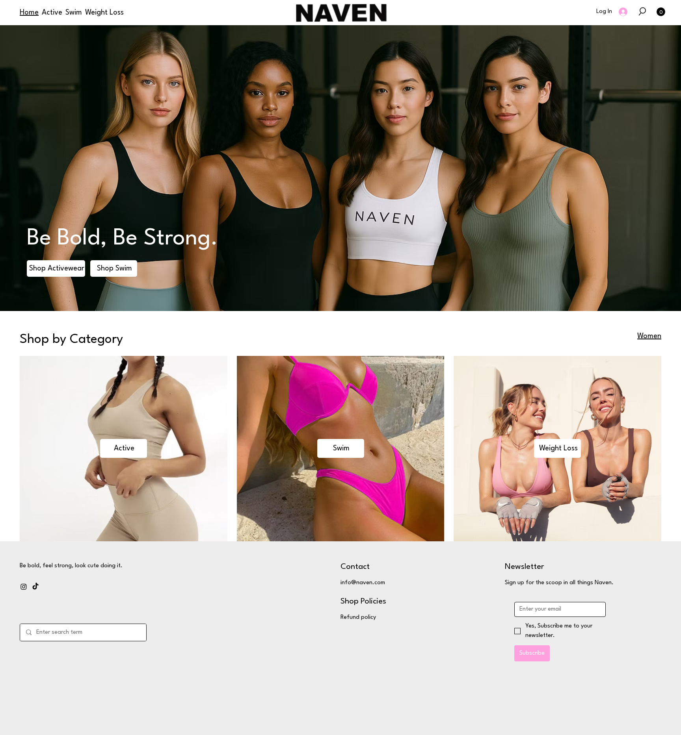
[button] (642, 11)
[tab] (649, 336)
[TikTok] (35, 587)
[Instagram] (24, 587)
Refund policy (358, 617)
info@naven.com (362, 583)
